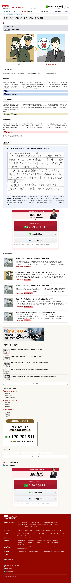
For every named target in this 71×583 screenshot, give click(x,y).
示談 (22, 452)
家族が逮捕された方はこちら (35, 522)
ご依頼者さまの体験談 (22, 526)
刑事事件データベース (21, 542)
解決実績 (47, 8)
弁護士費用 (36, 8)
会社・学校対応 (48, 452)
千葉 (32, 533)
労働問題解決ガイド (21, 544)
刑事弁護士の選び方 (10, 397)
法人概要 (24, 537)
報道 (41, 452)
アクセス (42, 8)
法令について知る (54, 524)
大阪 (18, 535)
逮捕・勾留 (7, 402)
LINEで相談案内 (37, 234)
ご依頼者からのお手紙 (55, 8)
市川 (35, 533)
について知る (45, 11)
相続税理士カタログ (41, 542)
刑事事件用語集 (32, 524)
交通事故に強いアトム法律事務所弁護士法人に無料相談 (39, 540)
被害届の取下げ (9, 393)
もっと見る (35, 383)
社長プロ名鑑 (53, 546)
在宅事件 (17, 452)
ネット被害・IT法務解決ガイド (53, 542)
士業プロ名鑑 (60, 546)
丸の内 (39, 533)
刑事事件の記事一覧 (22, 524)
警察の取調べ (8, 404)
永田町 (18, 533)
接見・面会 (6, 452)
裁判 (31, 452)
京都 (63, 533)
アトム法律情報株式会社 (34, 551)
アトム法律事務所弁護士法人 (46, 551)
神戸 (22, 535)
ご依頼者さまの (62, 11)
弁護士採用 (59, 530)
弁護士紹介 (30, 8)
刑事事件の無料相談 (22, 522)
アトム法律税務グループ (22, 551)
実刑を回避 (7, 414)
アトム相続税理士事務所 (59, 551)
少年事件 (36, 452)
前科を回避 (7, 412)
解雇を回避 (7, 416)
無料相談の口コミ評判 (66, 8)
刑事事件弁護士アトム (21, 540)
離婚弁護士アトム (31, 542)
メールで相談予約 (36, 240)
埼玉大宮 (27, 533)
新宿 (43, 533)
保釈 (12, 452)
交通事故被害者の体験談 (22, 548)
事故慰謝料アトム (56, 540)
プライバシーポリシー (32, 537)
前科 (27, 452)
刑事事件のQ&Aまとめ (43, 524)
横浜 (51, 533)
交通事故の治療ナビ (45, 546)
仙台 (23, 533)
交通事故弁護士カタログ (34, 546)
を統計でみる (28, 11)
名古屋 (58, 533)
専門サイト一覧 (33, 526)
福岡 (25, 535)
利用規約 (40, 537)
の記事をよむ (10, 11)
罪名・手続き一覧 (35, 456)
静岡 (55, 533)
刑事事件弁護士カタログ (22, 546)
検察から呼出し (9, 406)
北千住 (47, 533)
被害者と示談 (8, 395)
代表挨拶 (19, 537)
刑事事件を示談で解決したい (50, 522)
